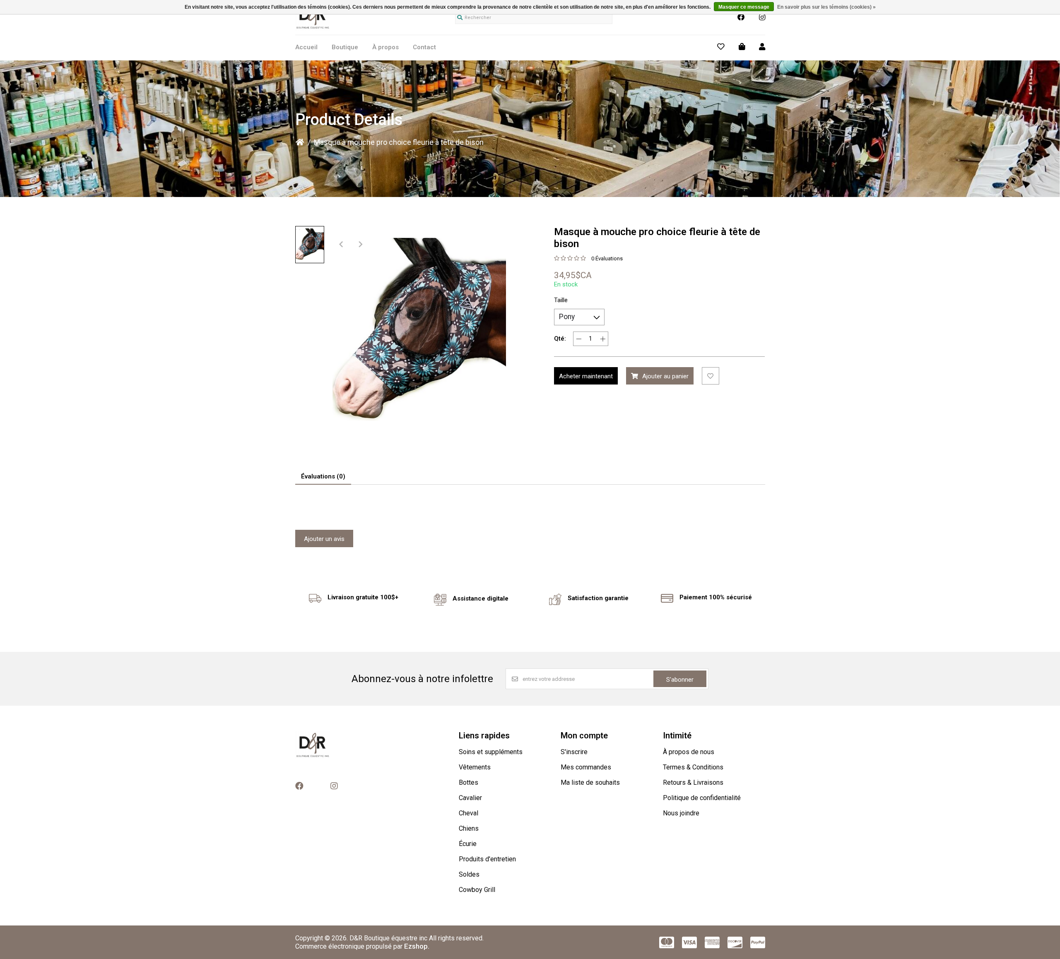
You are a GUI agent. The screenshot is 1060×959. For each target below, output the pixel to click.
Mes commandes (586, 767)
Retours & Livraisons (693, 782)
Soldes (469, 874)
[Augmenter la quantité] (602, 339)
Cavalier (470, 798)
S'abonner (680, 679)
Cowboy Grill (477, 890)
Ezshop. (416, 946)
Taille (561, 300)
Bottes (468, 782)
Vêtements (475, 767)
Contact (424, 47)
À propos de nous (688, 752)
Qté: (560, 338)
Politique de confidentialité (702, 798)
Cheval (468, 813)
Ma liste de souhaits (590, 782)
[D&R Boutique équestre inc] (313, 28)
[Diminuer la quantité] (578, 339)
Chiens (469, 828)
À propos (385, 47)
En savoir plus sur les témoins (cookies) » (826, 7)
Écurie (468, 844)
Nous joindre (681, 813)
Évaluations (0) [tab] (323, 476)
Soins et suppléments (491, 752)
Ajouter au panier (665, 376)
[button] (309, 244)
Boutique (345, 47)
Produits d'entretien (487, 859)
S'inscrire (574, 752)
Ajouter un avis (324, 539)
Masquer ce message (743, 7)
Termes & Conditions (693, 767)
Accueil (306, 47)
